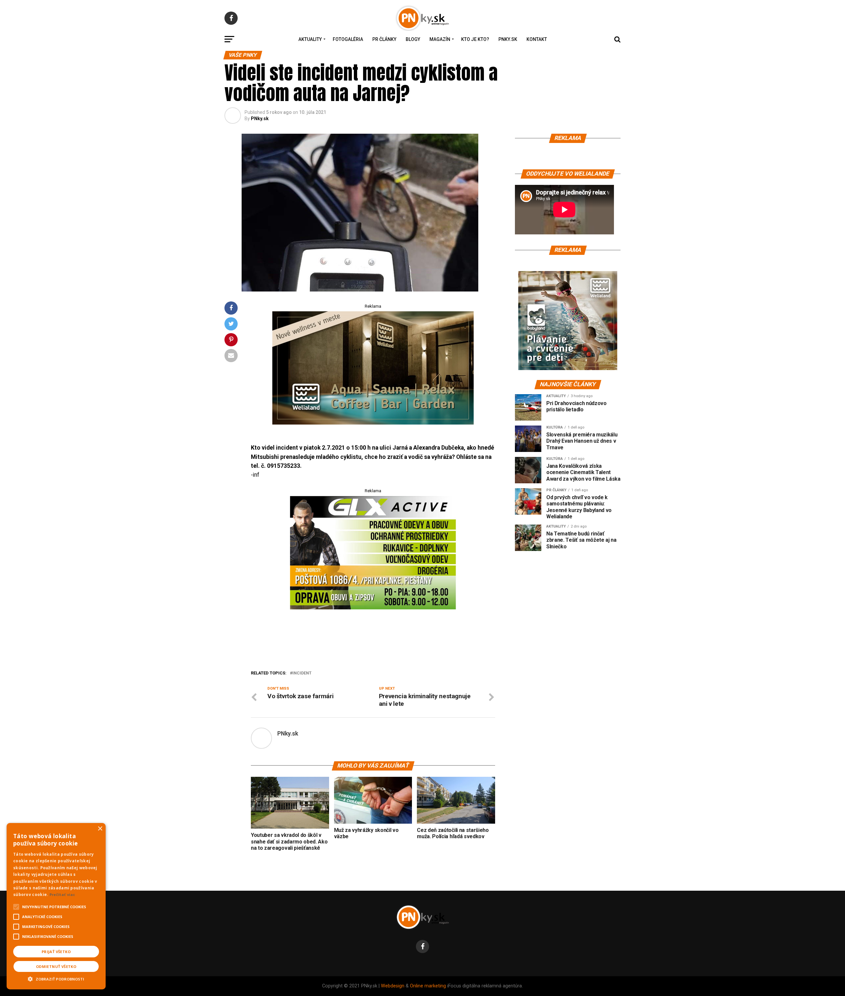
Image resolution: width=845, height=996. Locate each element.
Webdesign (392, 986)
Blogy (413, 39)
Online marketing (428, 986)
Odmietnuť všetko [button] (56, 966)
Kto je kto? (475, 39)
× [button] (99, 828)
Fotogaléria (348, 39)
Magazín (439, 39)
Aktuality (310, 39)
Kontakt (536, 39)
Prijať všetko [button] (56, 951)
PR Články (384, 39)
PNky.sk (507, 39)
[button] (56, 978)
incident (302, 673)
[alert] (56, 906)
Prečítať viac (62, 894)
